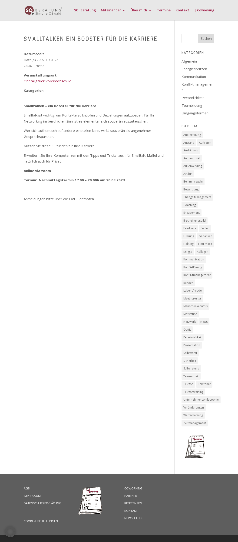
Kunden (188, 283)
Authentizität (191, 158)
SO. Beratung (85, 10)
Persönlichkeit (193, 97)
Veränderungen (193, 407)
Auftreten (205, 143)
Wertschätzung (193, 415)
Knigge (187, 252)
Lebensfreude (192, 291)
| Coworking (204, 10)
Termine (164, 10)
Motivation (190, 314)
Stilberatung (191, 368)
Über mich (139, 10)
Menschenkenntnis (195, 306)
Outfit (187, 330)
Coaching (189, 205)
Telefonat (204, 384)
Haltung (188, 244)
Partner (130, 496)
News (204, 322)
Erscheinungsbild (194, 221)
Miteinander (111, 10)
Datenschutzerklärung (42, 503)
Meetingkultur (192, 298)
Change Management (197, 197)
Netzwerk (189, 322)
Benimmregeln (193, 181)
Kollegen (202, 252)
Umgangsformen (195, 113)
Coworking (133, 488)
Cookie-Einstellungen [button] (41, 521)
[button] (10, 532)
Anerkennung (192, 135)
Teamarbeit (191, 376)
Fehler (205, 228)
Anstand (188, 143)
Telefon (188, 384)
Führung (188, 236)
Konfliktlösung (192, 267)
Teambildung (192, 105)
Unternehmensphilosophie (201, 400)
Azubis (187, 174)
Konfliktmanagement (197, 275)
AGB (27, 488)
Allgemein (189, 61)
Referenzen (133, 503)
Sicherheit (189, 361)
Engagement (191, 213)
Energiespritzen (194, 69)
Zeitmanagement (194, 423)
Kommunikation (194, 76)
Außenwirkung (192, 166)
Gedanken (205, 236)
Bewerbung (190, 189)
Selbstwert (190, 353)
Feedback (189, 228)
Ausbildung (190, 150)
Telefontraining (193, 392)
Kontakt (182, 10)
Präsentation (191, 345)
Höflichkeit (205, 244)
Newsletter (133, 518)
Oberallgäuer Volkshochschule (47, 81)
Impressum (32, 496)
